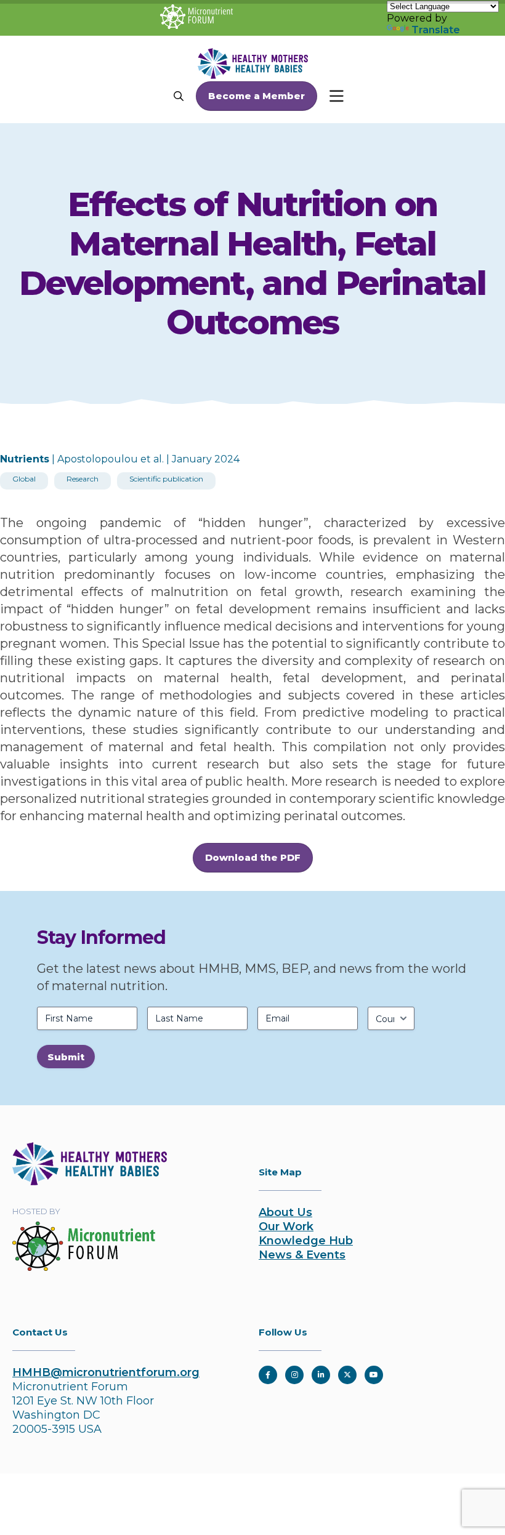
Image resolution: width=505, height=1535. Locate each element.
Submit (65, 1057)
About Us (285, 1212)
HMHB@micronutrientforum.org (106, 1372)
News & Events (302, 1255)
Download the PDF (253, 857)
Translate (435, 30)
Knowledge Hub (306, 1240)
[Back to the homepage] (89, 1181)
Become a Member (256, 96)
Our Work (286, 1226)
